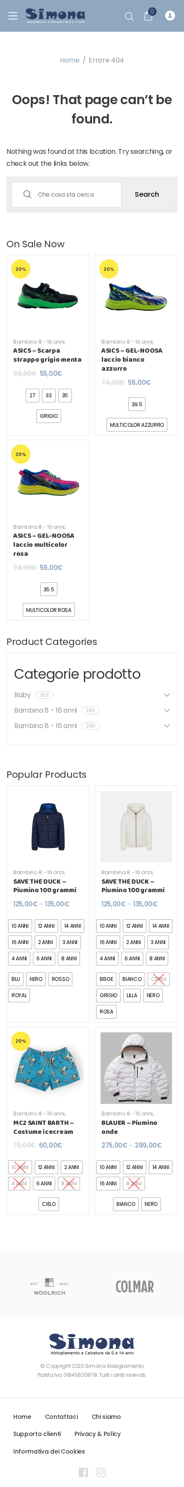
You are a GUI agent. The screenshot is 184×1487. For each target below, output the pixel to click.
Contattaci (61, 1416)
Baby (31, 695)
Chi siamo (106, 1416)
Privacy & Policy (97, 1434)
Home (70, 60)
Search (147, 194)
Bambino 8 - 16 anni (39, 342)
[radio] (32, 395)
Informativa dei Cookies (49, 1451)
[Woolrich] (49, 1286)
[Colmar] (135, 1286)
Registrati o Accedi (171, 15)
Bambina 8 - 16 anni (39, 527)
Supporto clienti (37, 1434)
